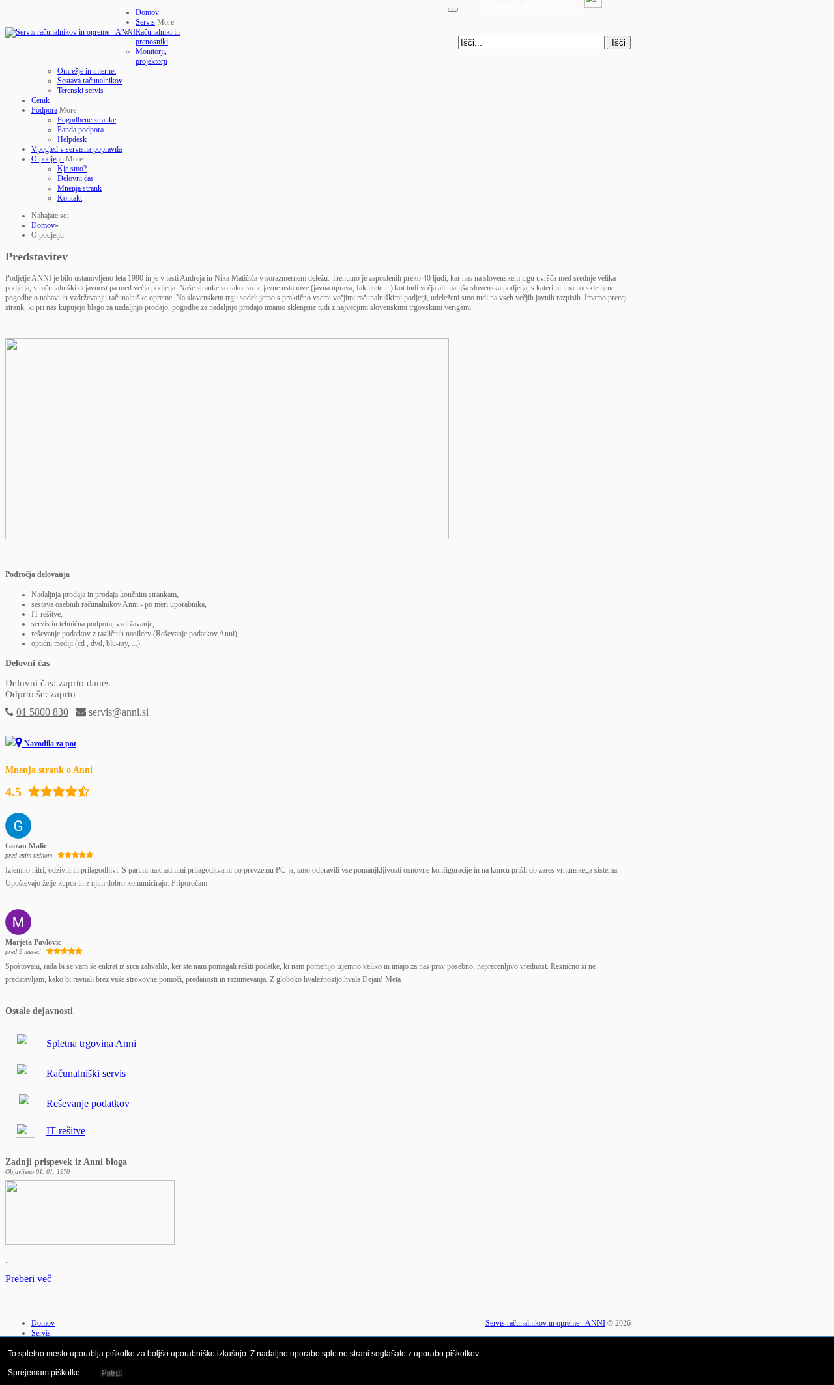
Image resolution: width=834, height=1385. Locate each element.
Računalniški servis (86, 1073)
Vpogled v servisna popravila (76, 149)
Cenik (40, 100)
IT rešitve (65, 1130)
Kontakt (69, 198)
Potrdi (110, 1372)
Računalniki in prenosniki (158, 36)
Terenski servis (80, 90)
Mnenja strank (79, 188)
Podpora (44, 110)
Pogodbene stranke (86, 119)
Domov (147, 12)
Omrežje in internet (86, 71)
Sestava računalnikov (89, 80)
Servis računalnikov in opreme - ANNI (545, 1323)
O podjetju (47, 158)
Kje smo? (72, 168)
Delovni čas (75, 178)
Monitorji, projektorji (151, 56)
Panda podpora (80, 129)
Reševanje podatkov (88, 1103)
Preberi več (28, 1278)
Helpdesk (72, 139)
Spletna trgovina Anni (91, 1043)
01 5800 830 (42, 712)
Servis (145, 22)
